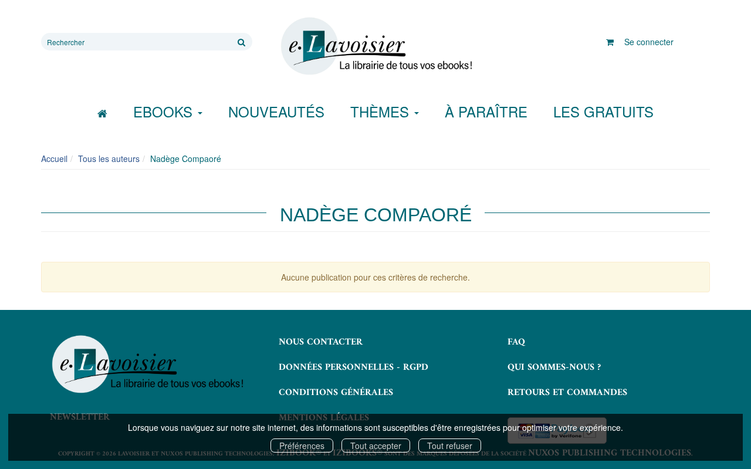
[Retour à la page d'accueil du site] (375, 46)
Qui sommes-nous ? (554, 367)
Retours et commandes (567, 392)
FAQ (516, 342)
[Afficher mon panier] (610, 42)
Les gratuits (603, 111)
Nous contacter (321, 342)
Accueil (54, 158)
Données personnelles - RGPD (353, 367)
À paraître (486, 111)
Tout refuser (449, 445)
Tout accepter (375, 445)
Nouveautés (276, 111)
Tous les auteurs (109, 158)
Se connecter (649, 42)
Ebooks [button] (165, 111)
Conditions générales (336, 392)
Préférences (301, 445)
